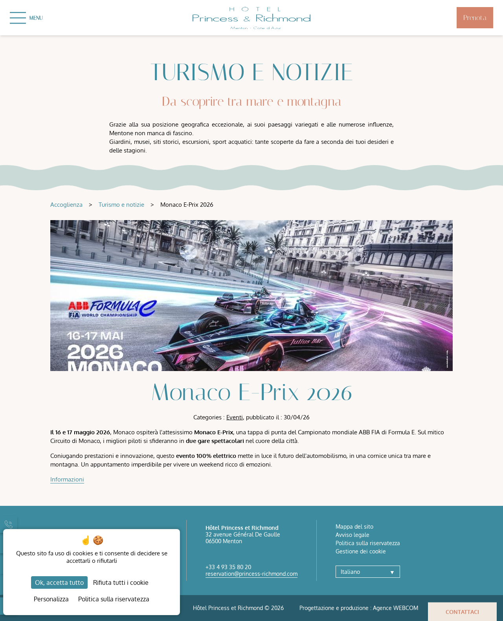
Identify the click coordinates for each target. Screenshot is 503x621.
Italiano (368, 571)
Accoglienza (66, 204)
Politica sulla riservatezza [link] (113, 599)
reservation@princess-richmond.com (251, 573)
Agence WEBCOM (395, 607)
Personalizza (51, 599)
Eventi (234, 417)
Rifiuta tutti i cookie (121, 582)
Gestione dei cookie (361, 551)
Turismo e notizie (121, 204)
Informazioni (67, 479)
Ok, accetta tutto (59, 582)
